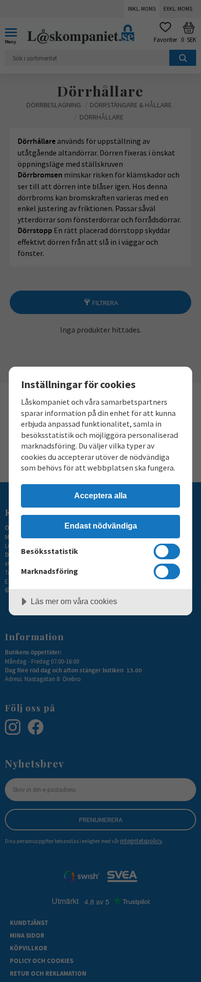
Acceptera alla (100, 495)
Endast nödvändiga (100, 525)
